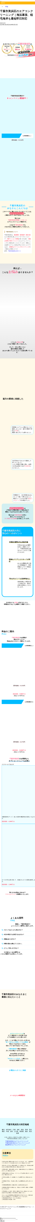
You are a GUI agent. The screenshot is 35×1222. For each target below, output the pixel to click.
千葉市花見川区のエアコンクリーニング (17, 1143)
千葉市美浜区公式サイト (14, 251)
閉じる (2, 1221)
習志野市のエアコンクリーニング (15, 1145)
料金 (6, 6)
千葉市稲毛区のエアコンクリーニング (16, 1141)
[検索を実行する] (16, 1219)
